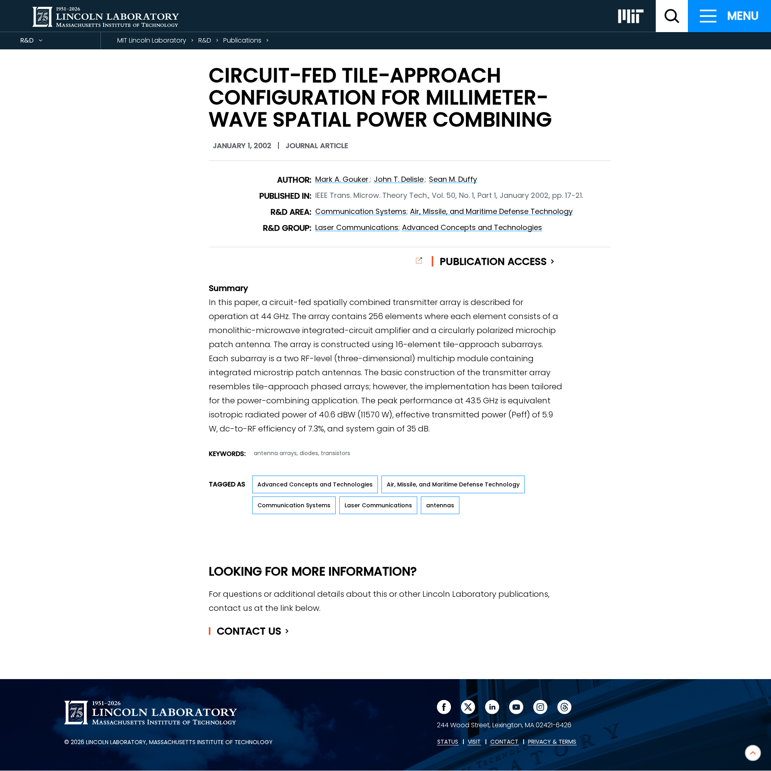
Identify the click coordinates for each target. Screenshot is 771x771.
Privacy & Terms (552, 742)
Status (447, 742)
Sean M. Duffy (453, 179)
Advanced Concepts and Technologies (472, 227)
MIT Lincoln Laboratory (151, 40)
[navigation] (729, 16)
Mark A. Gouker (342, 179)
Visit (474, 742)
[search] (672, 16)
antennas (440, 505)
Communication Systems (360, 211)
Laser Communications (356, 227)
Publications (242, 40)
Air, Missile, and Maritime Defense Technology (491, 211)
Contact (249, 631)
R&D (41, 42)
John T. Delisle (399, 179)
